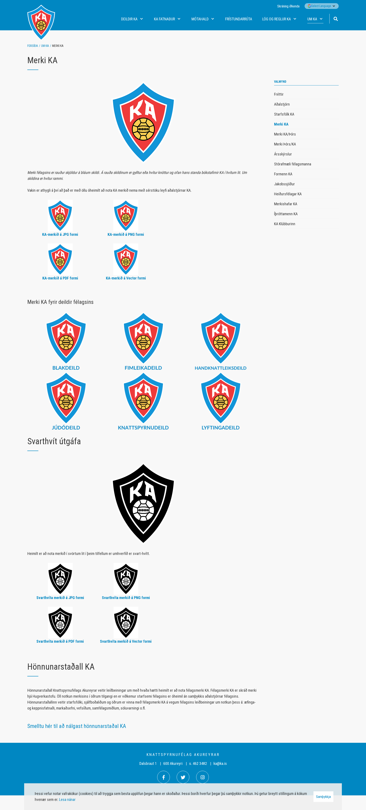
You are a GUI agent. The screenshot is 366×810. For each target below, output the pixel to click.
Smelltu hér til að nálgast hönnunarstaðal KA (76, 726)
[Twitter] (183, 777)
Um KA (45, 45)
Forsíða (32, 45)
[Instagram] (202, 777)
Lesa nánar (67, 799)
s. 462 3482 (198, 763)
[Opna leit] (335, 18)
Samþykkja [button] (323, 797)
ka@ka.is (220, 763)
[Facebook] (163, 777)
